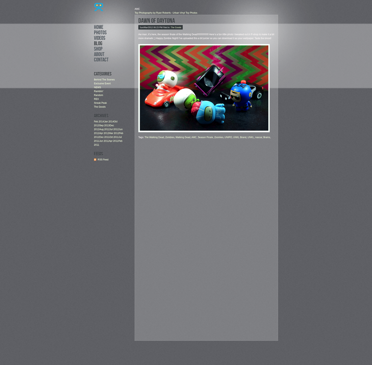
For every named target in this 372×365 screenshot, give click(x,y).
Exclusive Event (102, 83)
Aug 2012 (104, 129)
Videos (99, 38)
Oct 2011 (114, 137)
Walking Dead (183, 137)
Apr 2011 (113, 141)
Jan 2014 (109, 121)
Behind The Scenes (104, 79)
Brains (266, 137)
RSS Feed (103, 159)
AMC (194, 137)
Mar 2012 (114, 133)
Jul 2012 (114, 129)
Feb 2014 (99, 121)
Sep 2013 (104, 125)
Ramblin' (98, 91)
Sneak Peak (100, 103)
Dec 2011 (104, 137)
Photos (100, 33)
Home (98, 27)
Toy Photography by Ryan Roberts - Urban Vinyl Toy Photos (166, 12)
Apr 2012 (104, 133)
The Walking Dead (154, 137)
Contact (101, 60)
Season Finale (205, 137)
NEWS (97, 87)
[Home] (99, 14)
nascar (258, 137)
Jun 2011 (104, 141)
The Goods (100, 106)
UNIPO (228, 137)
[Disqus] (206, 187)
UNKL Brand (239, 137)
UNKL (251, 137)
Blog (98, 44)
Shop (98, 49)
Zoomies (218, 137)
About (99, 55)
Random (98, 95)
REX (96, 99)
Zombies (169, 137)
